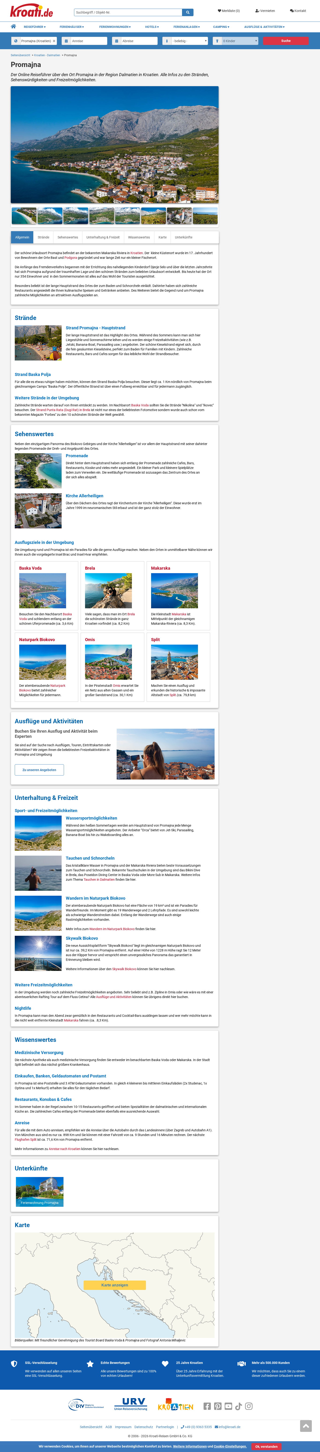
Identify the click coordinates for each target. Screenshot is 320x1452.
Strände (43, 237)
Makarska (160, 568)
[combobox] (34, 41)
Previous (16, 216)
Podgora (70, 258)
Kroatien (136, 253)
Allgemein (22, 237)
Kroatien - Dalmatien (47, 55)
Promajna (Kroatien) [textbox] (36, 41)
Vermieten (267, 11)
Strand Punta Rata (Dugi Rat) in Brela (63, 410)
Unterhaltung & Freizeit (103, 237)
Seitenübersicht (20, 55)
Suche (286, 41)
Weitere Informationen (190, 1446)
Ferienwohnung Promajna (40, 1203)
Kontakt (300, 11)
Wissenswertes (139, 237)
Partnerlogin (165, 1427)
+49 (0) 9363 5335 (198, 1427)
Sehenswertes (68, 237)
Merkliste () (230, 11)
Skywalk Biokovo (124, 969)
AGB (108, 1427)
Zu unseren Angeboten (39, 770)
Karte (163, 237)
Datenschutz (143, 1427)
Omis (90, 639)
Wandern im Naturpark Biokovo (112, 929)
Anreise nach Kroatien (65, 1149)
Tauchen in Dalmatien (99, 879)
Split (155, 639)
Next (213, 216)
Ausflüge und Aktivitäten (114, 997)
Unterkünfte (183, 237)
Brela (90, 568)
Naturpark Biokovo (37, 639)
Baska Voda (140, 405)
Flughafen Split (26, 1139)
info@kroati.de (229, 1427)
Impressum (123, 1427)
